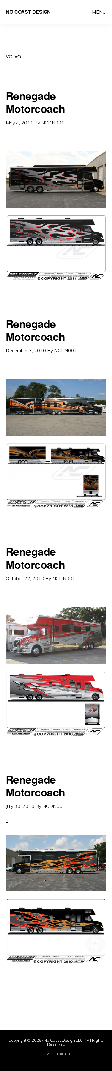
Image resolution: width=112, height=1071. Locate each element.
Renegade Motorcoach (35, 102)
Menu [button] (99, 12)
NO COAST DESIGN (28, 11)
